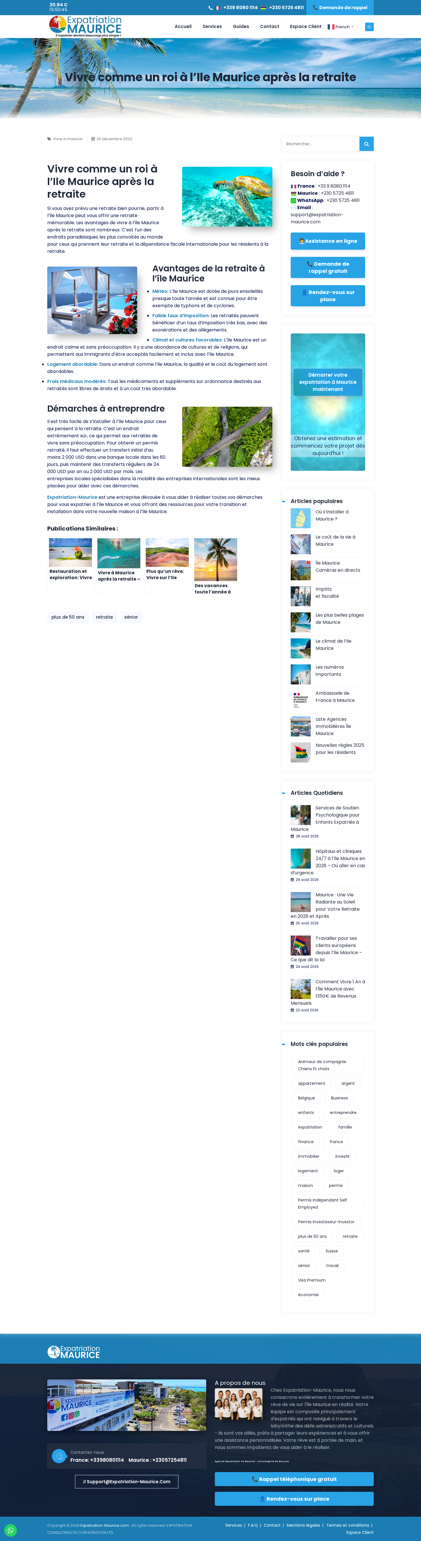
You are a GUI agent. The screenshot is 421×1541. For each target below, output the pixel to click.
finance (306, 1142)
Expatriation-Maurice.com (105, 1525)
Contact (269, 26)
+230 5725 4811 (286, 7)
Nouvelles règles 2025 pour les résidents (340, 749)
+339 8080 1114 (240, 7)
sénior (131, 617)
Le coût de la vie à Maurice (335, 540)
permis (336, 1185)
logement (308, 1171)
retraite (104, 617)
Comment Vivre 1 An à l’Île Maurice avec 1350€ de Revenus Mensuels (328, 992)
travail (332, 1265)
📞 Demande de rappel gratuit (328, 267)
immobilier (308, 1156)
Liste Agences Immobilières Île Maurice (333, 726)
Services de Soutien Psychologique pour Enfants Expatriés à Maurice (325, 819)
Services (212, 26)
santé (304, 1251)
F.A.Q (253, 1525)
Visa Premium (312, 1280)
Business (339, 1098)
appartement (311, 1083)
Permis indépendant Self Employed (322, 1203)
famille (345, 1127)
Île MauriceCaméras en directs (338, 566)
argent (348, 1083)
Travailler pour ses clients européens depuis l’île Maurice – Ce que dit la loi (326, 949)
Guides (241, 26)
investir (342, 1156)
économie (308, 1295)
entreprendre (343, 1112)
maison (305, 1185)
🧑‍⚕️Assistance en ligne (328, 241)
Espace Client (306, 26)
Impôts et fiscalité (327, 592)
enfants (306, 1112)
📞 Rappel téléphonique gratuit (294, 1479)
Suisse (332, 1251)
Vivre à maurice (67, 139)
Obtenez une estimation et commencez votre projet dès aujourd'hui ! (328, 446)
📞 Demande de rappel (340, 7)
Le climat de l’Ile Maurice (333, 645)
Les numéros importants (330, 671)
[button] (126, 1481)
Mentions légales (303, 1525)
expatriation (310, 1127)
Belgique (306, 1098)
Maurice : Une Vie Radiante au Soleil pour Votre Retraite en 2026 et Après (325, 905)
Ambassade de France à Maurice (335, 697)
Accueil (183, 26)
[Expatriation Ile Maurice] (85, 26)
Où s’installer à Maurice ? (332, 515)
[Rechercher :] (328, 144)
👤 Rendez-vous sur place (328, 296)
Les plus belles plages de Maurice (340, 618)
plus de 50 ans (68, 617)
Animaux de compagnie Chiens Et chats (322, 1065)
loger (339, 1171)
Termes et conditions (347, 1525)
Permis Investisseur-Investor (326, 1222)
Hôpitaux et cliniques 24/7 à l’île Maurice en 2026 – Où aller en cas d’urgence (328, 862)
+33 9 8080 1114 (334, 186)
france (336, 1142)
